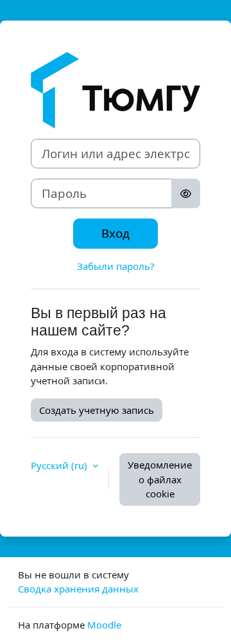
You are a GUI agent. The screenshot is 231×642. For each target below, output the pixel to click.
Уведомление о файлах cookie (160, 479)
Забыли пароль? (116, 266)
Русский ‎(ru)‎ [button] (60, 465)
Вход (115, 233)
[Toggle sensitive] (185, 193)
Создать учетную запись (96, 410)
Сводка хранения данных (78, 588)
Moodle (104, 624)
